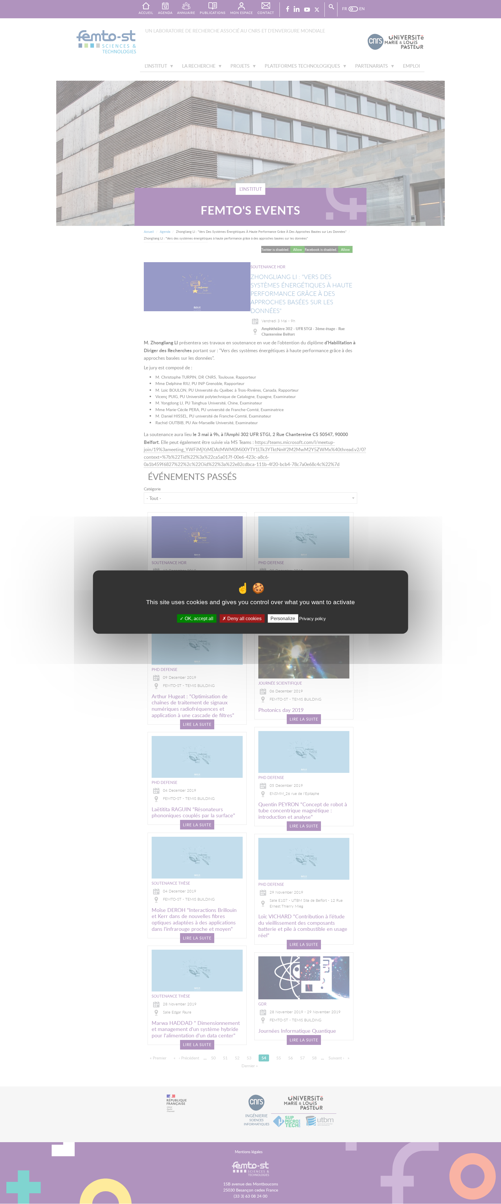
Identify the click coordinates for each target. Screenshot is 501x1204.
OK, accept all (198, 618)
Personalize (283, 618)
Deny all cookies (244, 618)
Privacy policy (312, 618)
